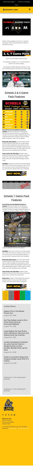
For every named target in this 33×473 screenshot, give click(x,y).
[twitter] (8, 414)
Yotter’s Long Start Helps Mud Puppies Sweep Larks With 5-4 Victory (16, 359)
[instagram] (11, 414)
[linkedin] (14, 414)
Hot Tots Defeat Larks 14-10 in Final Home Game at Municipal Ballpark (15, 322)
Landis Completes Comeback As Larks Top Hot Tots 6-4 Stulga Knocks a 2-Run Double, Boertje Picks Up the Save (16, 346)
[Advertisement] (16, 447)
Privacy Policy (13, 428)
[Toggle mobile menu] (30, 9)
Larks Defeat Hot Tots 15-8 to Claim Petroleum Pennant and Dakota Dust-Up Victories (16, 333)
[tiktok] (5, 414)
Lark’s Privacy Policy (23, 428)
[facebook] (3, 414)
